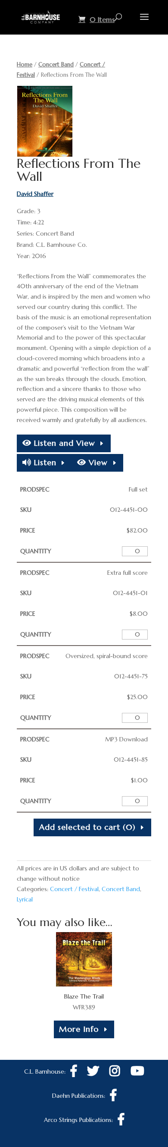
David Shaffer (35, 194)
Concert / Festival (74, 889)
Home (24, 64)
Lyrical (25, 899)
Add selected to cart (87, 827)
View (97, 462)
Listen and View (63, 443)
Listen (43, 462)
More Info (79, 1029)
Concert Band (56, 64)
